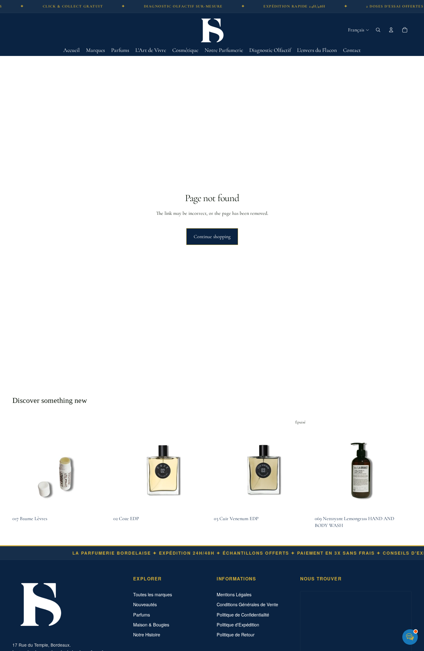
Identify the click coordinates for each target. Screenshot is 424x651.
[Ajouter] (100, 503)
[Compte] (391, 30)
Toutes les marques (152, 594)
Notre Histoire (146, 634)
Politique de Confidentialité (243, 615)
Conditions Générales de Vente (247, 604)
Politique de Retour (236, 634)
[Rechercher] (378, 30)
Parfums (141, 615)
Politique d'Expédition (238, 624)
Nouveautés (145, 604)
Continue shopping (212, 236)
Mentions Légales (234, 594)
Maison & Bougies (151, 624)
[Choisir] (200, 503)
